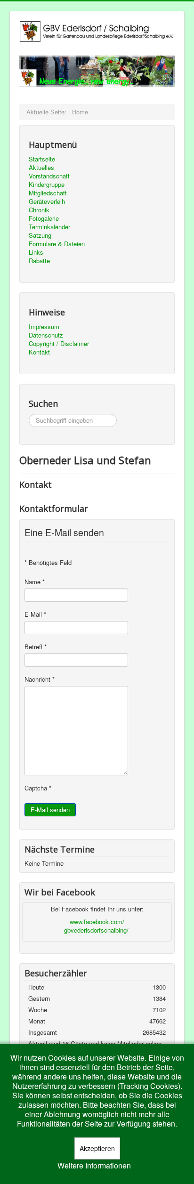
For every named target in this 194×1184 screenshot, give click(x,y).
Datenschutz (46, 335)
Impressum (44, 326)
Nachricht (39, 679)
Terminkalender (49, 227)
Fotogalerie (44, 218)
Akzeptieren (97, 1148)
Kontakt (39, 352)
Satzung (40, 235)
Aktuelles (41, 167)
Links (36, 252)
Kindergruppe (47, 184)
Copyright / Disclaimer (59, 343)
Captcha (37, 788)
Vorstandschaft (49, 176)
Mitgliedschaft (48, 193)
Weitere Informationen (94, 1165)
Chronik (39, 210)
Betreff (35, 647)
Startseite (42, 159)
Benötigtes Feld (48, 562)
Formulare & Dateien (57, 244)
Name (34, 582)
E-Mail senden (50, 809)
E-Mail (35, 614)
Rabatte (39, 261)
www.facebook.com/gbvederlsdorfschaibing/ (96, 925)
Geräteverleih (47, 201)
